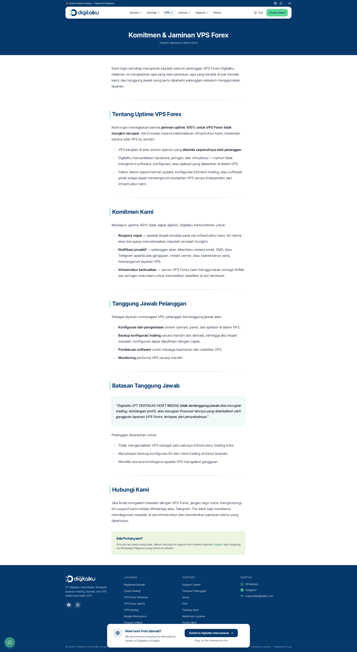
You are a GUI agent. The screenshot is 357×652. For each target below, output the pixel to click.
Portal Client (277, 12)
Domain (134, 12)
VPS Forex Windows (136, 597)
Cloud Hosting (132, 590)
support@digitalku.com (259, 595)
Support (200, 12)
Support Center (191, 584)
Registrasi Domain (134, 584)
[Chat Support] (9, 642)
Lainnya (182, 12)
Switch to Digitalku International (209, 633)
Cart (260, 12)
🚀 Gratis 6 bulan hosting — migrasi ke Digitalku (89, 3)
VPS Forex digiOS (134, 603)
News (185, 597)
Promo (217, 12)
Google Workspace (135, 616)
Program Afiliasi (133, 622)
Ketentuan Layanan (193, 616)
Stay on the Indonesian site (211, 640)
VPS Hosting (131, 609)
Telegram (251, 590)
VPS (167, 12)
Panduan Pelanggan (194, 590)
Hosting (151, 12)
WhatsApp (251, 584)
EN (290, 3)
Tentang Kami (190, 609)
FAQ (184, 603)
